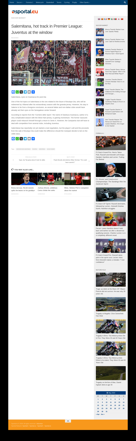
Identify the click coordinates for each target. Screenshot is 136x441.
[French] (105, 19)
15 (98, 405)
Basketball (50, 2)
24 (106, 408)
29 (98, 411)
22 (98, 408)
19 (115, 405)
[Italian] (112, 19)
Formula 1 (29, 2)
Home (12, 2)
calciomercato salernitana (23, 149)
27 (119, 408)
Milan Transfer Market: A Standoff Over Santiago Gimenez (113, 61)
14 (123, 402)
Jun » (103, 414)
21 (123, 405)
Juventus (34, 149)
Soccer (19, 2)
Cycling (66, 2)
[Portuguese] (115, 19)
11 (111, 402)
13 (119, 402)
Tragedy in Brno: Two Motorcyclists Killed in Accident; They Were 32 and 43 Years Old (111, 360)
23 (102, 408)
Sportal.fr (40, 426)
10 (106, 402)
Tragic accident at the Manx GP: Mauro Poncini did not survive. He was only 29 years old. (110, 291)
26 (115, 408)
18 (111, 405)
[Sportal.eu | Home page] (24, 12)
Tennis (59, 2)
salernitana (42, 149)
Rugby (74, 2)
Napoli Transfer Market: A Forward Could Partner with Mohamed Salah (114, 112)
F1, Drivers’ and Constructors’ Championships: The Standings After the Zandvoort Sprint (111, 181)
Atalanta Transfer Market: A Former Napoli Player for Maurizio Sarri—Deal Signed (114, 51)
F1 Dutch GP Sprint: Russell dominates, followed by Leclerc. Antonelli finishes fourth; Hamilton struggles (111, 206)
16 (102, 405)
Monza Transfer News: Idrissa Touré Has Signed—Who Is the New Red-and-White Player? (115, 71)
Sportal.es (48, 426)
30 (102, 411)
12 (115, 402)
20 (119, 405)
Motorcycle (40, 2)
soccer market (18, 18)
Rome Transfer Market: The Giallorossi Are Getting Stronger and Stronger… (115, 92)
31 (106, 411)
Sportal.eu (32, 426)
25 (111, 408)
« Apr (98, 414)
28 (123, 408)
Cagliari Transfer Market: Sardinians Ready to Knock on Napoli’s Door (115, 102)
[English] (99, 19)
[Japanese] (119, 19)
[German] (109, 19)
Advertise (40, 423)
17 (106, 405)
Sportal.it (25, 426)
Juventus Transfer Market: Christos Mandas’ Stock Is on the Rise (114, 82)
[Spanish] (102, 19)
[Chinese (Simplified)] (122, 19)
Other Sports (84, 2)
